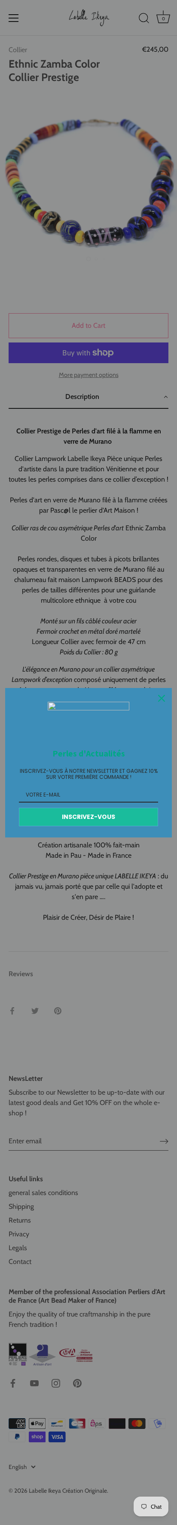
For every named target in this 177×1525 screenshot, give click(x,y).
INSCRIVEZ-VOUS (88, 816)
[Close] (161, 698)
